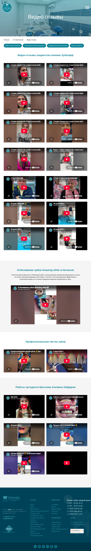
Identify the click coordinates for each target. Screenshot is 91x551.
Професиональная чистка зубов (58, 174)
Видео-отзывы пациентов (12, 174)
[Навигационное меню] (87, 7)
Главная (6, 169)
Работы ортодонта (77, 174)
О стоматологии (18, 169)
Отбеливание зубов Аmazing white (34, 174)
